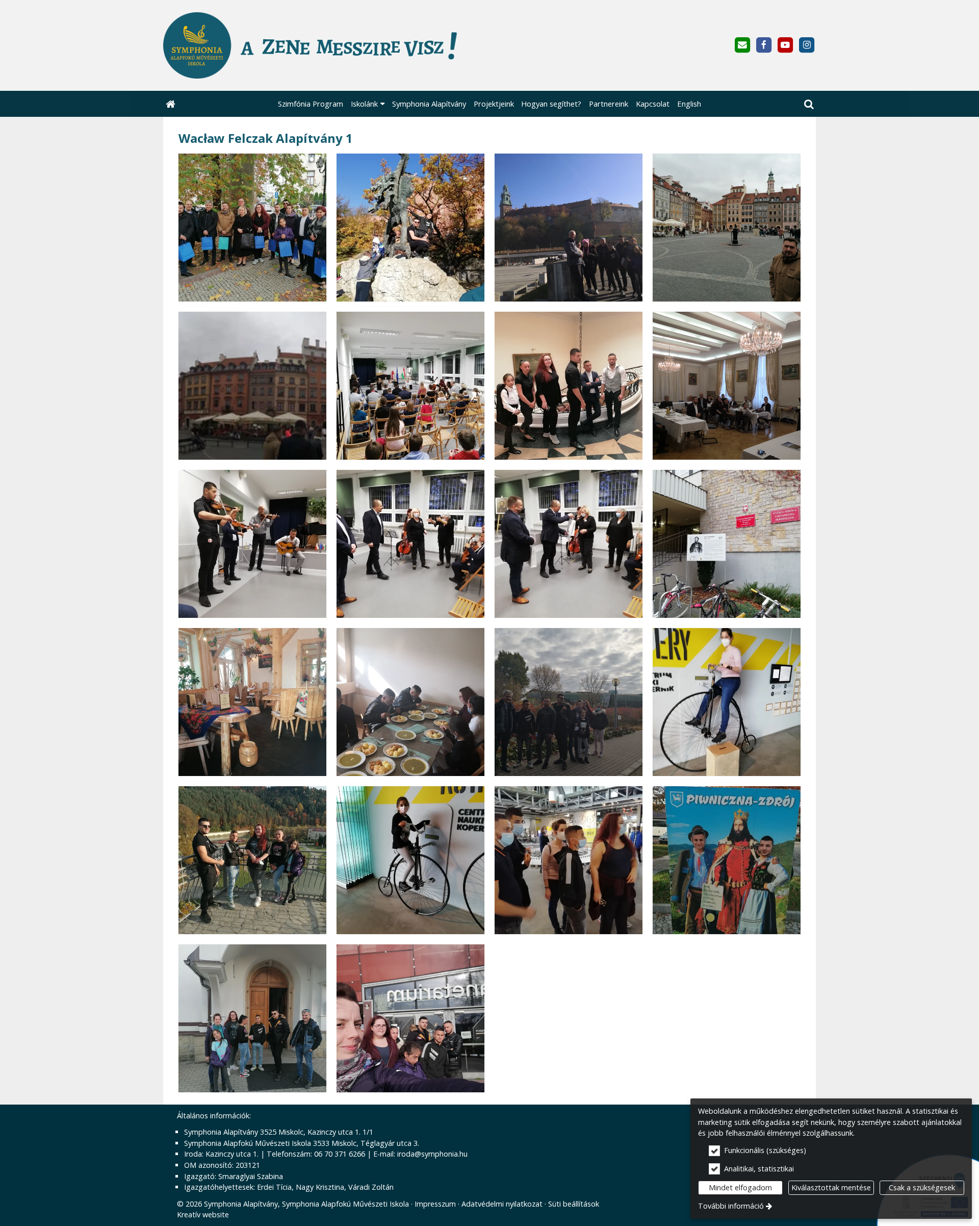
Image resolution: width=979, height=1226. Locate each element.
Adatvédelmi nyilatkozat (502, 1204)
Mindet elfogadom (740, 1187)
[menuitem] (170, 104)
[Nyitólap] (360, 45)
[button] (809, 104)
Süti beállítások (573, 1204)
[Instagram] (807, 45)
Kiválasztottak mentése (831, 1187)
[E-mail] (742, 45)
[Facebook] (763, 45)
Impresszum (435, 1204)
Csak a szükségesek (922, 1187)
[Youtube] (785, 45)
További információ (731, 1206)
